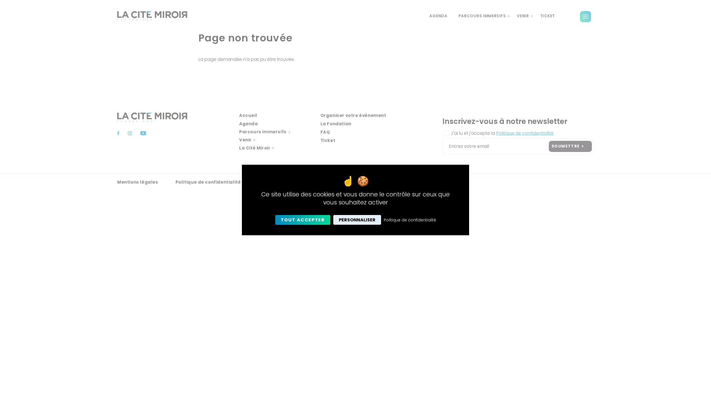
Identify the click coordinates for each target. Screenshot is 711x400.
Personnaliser (357, 220)
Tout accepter (303, 220)
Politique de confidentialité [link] (410, 220)
